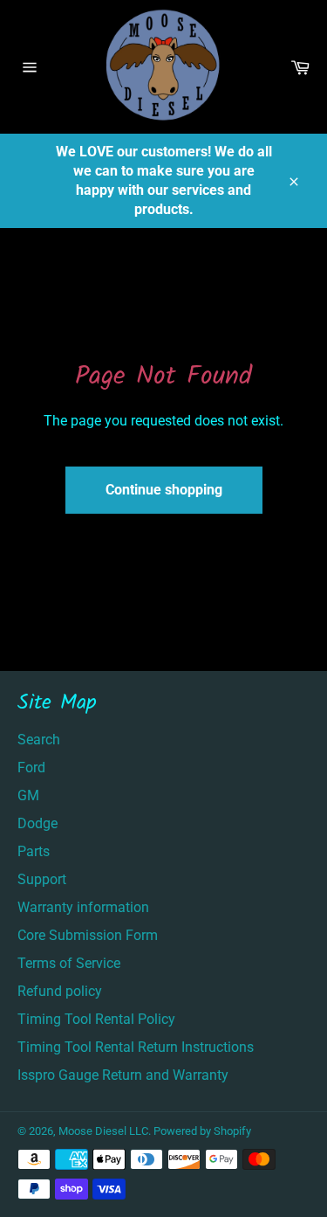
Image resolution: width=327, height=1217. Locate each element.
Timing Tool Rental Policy (96, 1019)
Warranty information (83, 907)
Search (38, 739)
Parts (33, 851)
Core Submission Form (87, 935)
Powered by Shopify (202, 1130)
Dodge (37, 823)
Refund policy (59, 991)
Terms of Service (68, 963)
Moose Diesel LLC (103, 1130)
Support (41, 879)
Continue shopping (164, 489)
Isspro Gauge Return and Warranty (122, 1075)
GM (28, 795)
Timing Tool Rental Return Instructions (135, 1047)
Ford (31, 767)
